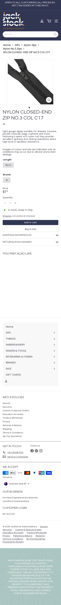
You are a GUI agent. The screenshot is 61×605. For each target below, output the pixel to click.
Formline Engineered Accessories (20, 497)
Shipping (7, 216)
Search (6, 403)
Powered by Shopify (13, 541)
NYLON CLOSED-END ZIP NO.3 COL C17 (26, 52)
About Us (7, 406)
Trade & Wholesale (13, 417)
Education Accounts (13, 414)
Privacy (6, 421)
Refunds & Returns (12, 425)
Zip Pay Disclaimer (12, 436)
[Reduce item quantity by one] (5, 203)
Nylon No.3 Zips (12, 48)
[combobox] (30, 34)
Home (7, 45)
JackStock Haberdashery (16, 501)
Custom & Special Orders (16, 410)
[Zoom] (49, 100)
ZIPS (17, 45)
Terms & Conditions (13, 432)
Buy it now (30, 229)
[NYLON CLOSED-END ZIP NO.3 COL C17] (22, 284)
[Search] (55, 34)
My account (9, 513)
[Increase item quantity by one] (15, 203)
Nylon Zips (30, 45)
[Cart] (49, 21)
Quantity (8, 197)
